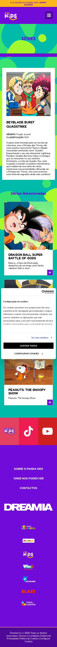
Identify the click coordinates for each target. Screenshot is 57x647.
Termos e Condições (29, 635)
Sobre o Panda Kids (28, 468)
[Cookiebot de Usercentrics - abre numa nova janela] (42, 292)
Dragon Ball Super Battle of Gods (25, 256)
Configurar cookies (26, 353)
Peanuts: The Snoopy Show (27, 391)
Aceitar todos (28, 346)
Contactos (28, 488)
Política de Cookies (29, 638)
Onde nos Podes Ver (29, 478)
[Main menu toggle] (49, 15)
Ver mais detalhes (40, 337)
